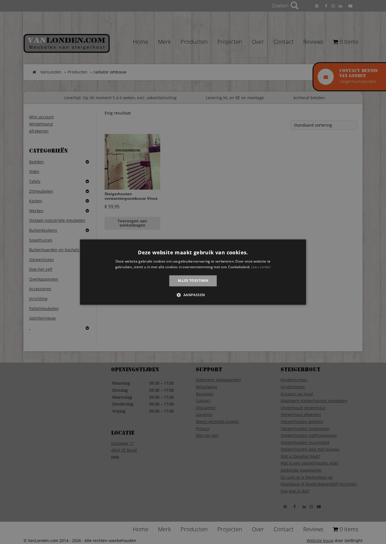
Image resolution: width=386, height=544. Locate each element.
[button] (193, 295)
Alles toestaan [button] (193, 280)
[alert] (193, 272)
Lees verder (261, 267)
